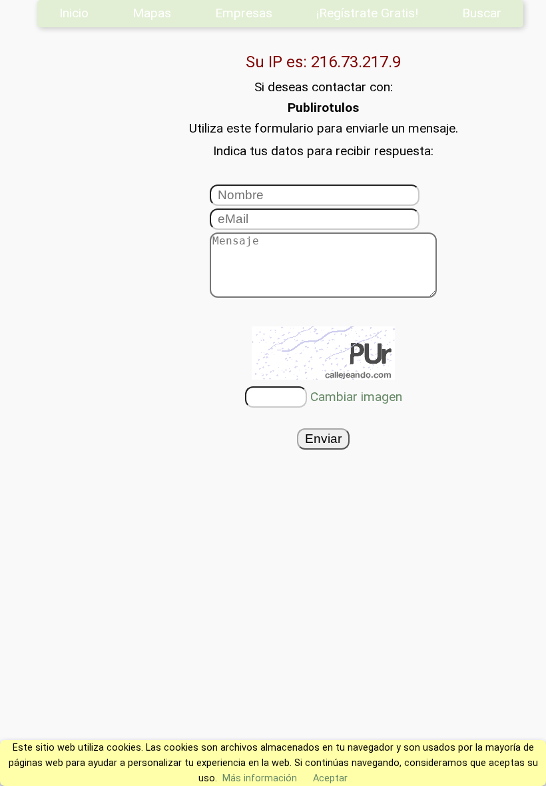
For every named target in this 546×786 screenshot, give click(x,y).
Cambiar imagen (356, 396)
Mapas (152, 13)
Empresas (243, 13)
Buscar (481, 13)
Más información (259, 778)
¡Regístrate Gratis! (367, 13)
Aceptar (330, 778)
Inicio (74, 13)
